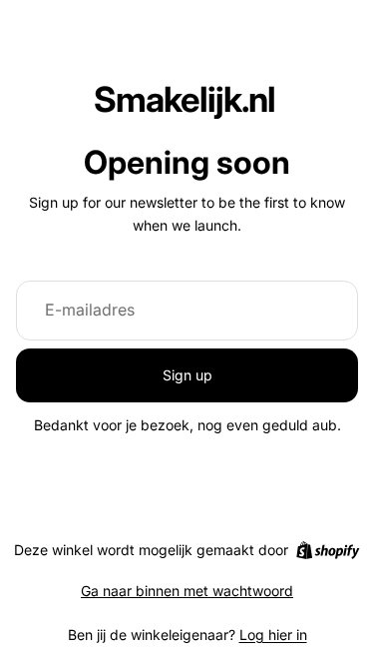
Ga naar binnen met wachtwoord (187, 590)
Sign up (187, 374)
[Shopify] (327, 550)
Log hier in (273, 634)
